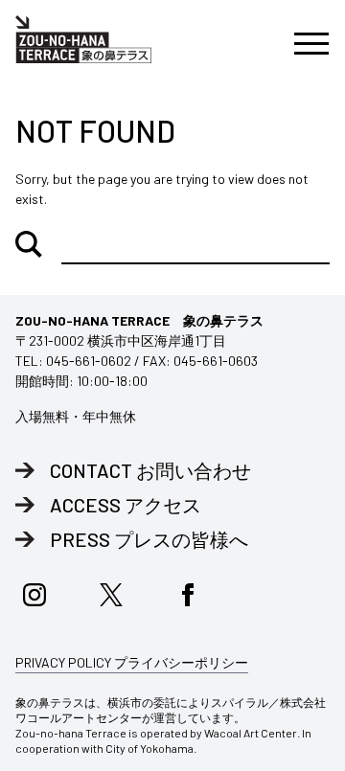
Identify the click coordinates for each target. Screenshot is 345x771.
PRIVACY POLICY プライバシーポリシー (131, 662)
